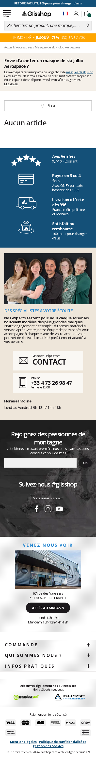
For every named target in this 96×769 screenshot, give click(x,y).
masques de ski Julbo (79, 72)
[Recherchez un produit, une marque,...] (87, 25)
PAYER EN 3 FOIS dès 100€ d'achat (48, 3)
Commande (21, 645)
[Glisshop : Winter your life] (36, 14)
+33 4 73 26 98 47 (51, 382)
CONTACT (49, 362)
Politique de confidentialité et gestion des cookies (59, 743)
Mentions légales (23, 741)
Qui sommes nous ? (33, 655)
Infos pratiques (30, 666)
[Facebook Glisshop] (36, 509)
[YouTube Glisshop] (59, 509)
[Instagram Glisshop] (48, 509)
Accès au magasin (48, 608)
